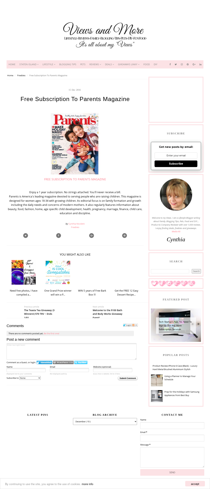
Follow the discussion (135, 325)
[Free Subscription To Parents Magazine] (91, 235)
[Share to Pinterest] (124, 235)
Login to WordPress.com (63, 362)
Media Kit (176, 231)
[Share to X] (25, 235)
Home (12, 64)
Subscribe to (13, 377)
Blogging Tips (67, 64)
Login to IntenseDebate (44, 362)
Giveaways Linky (128, 64)
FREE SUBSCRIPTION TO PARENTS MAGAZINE (75, 179)
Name (9, 366)
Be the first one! (51, 333)
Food (146, 64)
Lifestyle (48, 64)
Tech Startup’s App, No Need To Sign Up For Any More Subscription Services (175, 325)
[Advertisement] (105, 7)
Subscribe (176, 163)
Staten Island (28, 64)
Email (52, 366)
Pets (82, 64)
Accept (195, 484)
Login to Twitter (80, 362)
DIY (155, 64)
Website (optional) (102, 366)
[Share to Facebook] (58, 235)
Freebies (75, 227)
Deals (109, 64)
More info (87, 484)
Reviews (94, 64)
